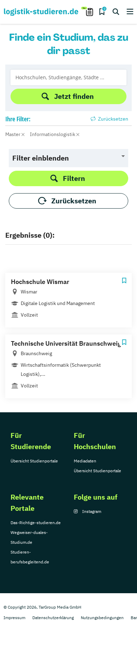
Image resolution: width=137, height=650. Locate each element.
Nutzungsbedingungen (102, 617)
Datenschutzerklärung (53, 617)
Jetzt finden (74, 96)
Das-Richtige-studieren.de (36, 522)
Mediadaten (85, 460)
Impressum (14, 617)
